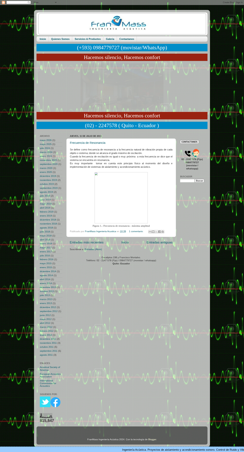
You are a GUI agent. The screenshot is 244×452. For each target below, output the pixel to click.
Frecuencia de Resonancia (87, 142)
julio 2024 (45, 148)
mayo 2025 (46, 144)
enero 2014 (46, 283)
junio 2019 (45, 200)
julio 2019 (45, 196)
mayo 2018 (46, 235)
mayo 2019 (46, 204)
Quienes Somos (60, 39)
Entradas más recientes (87, 242)
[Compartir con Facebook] (159, 231)
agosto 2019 (46, 192)
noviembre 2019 (48, 180)
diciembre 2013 (48, 287)
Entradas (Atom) (93, 249)
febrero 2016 (46, 259)
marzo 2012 (46, 327)
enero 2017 (46, 251)
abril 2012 (45, 323)
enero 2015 (46, 267)
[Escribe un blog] (153, 231)
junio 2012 (45, 315)
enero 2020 (46, 172)
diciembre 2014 (48, 271)
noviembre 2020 (48, 160)
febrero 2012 (46, 331)
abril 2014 (45, 279)
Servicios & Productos (88, 39)
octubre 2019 (47, 184)
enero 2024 (46, 156)
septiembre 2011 (48, 351)
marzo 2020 (46, 168)
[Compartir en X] (156, 231)
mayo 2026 (46, 140)
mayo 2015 (46, 263)
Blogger (152, 439)
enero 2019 (46, 216)
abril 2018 (45, 239)
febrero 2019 (46, 212)
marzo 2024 (46, 152)
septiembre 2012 (49, 311)
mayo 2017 (46, 247)
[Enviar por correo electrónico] (150, 231)
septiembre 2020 (49, 164)
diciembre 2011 (48, 339)
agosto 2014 (46, 275)
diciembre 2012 (48, 307)
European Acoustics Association (50, 375)
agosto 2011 (46, 355)
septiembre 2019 (49, 188)
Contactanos (126, 39)
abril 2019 (45, 208)
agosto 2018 (46, 227)
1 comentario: (136, 231)
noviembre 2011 (48, 343)
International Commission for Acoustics (48, 383)
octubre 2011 (47, 347)
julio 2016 (45, 255)
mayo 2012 (46, 319)
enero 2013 (46, 303)
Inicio (43, 39)
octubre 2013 (47, 291)
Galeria (110, 39)
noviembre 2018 (48, 224)
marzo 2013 (46, 299)
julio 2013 (45, 295)
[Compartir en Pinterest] (162, 231)
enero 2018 (46, 243)
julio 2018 (45, 231)
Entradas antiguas (160, 242)
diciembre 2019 (48, 176)
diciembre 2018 (48, 220)
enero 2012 (46, 335)
